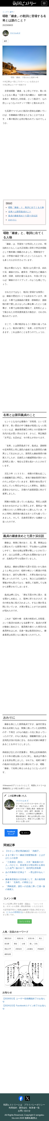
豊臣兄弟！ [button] (8, 938)
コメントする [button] (24, 921)
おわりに (12, 220)
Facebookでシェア (11, 833)
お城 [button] (23, 944)
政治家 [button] (7, 944)
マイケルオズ (15, 33)
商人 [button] (40, 938)
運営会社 (23, 1108)
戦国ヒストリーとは (12, 1105)
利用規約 (13, 1108)
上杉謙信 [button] (30, 949)
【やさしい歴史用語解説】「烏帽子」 (23, 851)
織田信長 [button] (8, 954)
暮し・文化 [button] (34, 944)
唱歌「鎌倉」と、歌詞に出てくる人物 (26, 207)
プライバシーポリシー (34, 1105)
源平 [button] (5, 41)
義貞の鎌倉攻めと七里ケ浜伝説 (23, 216)
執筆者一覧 (34, 1108)
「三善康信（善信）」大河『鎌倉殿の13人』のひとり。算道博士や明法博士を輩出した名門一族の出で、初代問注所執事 (25, 865)
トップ (5, 12)
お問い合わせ (24, 1111)
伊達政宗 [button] (41, 949)
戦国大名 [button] (20, 938)
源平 (11, 12)
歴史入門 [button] (8, 949)
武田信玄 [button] (19, 949)
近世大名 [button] (31, 938)
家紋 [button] (15, 944)
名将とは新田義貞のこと (19, 212)
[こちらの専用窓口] (14, 912)
